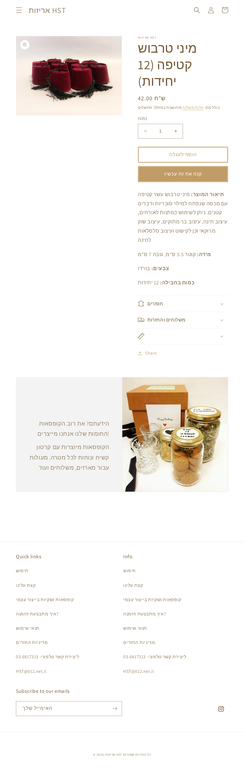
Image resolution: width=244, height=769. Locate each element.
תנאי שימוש (28, 628)
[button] (19, 10)
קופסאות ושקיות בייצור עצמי (45, 599)
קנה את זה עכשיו (183, 174)
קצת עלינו (26, 585)
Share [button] (151, 353)
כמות (142, 118)
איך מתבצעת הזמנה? (37, 614)
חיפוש (22, 570)
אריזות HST (113, 754)
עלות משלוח (193, 107)
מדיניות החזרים (32, 642)
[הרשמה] (115, 708)
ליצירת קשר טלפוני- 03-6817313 (47, 657)
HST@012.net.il (31, 671)
